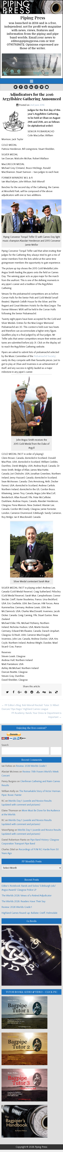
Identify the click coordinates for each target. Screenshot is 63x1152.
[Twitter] (16, 87)
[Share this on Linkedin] (50, 692)
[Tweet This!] (7, 692)
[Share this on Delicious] (56, 692)
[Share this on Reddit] (31, 692)
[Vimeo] (42, 87)
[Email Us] (47, 87)
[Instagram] (36, 87)
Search (5, 745)
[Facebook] (21, 87)
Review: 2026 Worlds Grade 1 (31, 766)
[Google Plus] (26, 87)
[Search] (56, 751)
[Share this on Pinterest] (25, 692)
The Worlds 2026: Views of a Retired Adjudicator (27, 895)
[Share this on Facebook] (13, 692)
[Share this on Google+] (19, 692)
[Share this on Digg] (44, 692)
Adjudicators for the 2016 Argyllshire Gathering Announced (31, 96)
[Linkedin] (31, 87)
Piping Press (32, 17)
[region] (31, 64)
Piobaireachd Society (44, 356)
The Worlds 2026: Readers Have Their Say (23, 901)
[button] (31, 64)
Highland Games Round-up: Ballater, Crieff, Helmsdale (29, 913)
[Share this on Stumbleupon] (37, 692)
